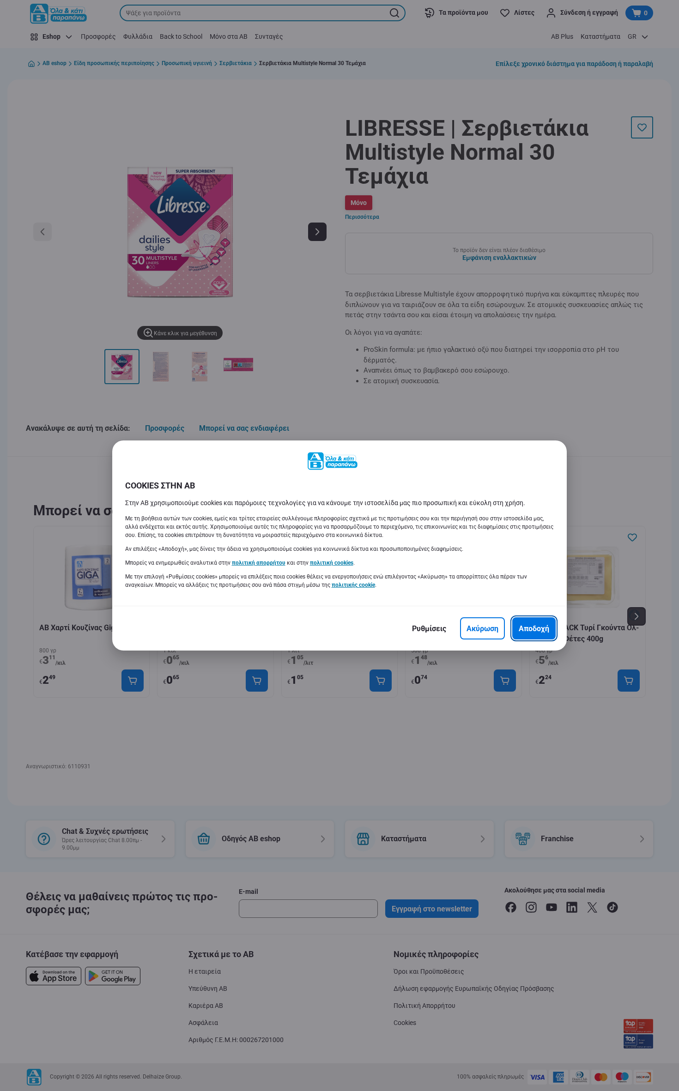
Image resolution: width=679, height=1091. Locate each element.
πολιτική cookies (331, 563)
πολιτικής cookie (353, 585)
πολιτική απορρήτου (258, 563)
